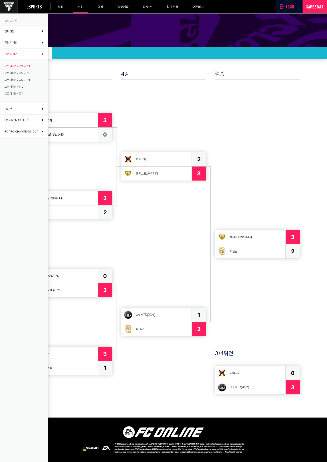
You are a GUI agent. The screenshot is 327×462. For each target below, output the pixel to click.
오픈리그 (198, 6)
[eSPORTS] (34, 6)
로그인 (288, 6)
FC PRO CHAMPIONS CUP (21, 131)
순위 (80, 6)
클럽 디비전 (10, 42)
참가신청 (172, 6)
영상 (100, 6)
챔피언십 (9, 31)
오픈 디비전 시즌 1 (13, 93)
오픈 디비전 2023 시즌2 (17, 72)
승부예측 (123, 6)
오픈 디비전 (10, 54)
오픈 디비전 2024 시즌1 (17, 66)
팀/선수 (148, 6)
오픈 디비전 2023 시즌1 (17, 79)
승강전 (8, 108)
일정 (61, 6)
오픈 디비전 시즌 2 (14, 86)
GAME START (315, 6)
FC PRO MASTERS (16, 120)
